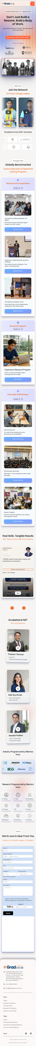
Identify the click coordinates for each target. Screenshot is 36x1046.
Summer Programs (9, 1003)
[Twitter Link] (26, 1033)
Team (5, 1000)
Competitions (7, 1006)
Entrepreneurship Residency (12, 1025)
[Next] (24, 608)
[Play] (7, 112)
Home (5, 1019)
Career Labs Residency (11, 1027)
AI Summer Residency (10, 1022)
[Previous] (12, 608)
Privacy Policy (23, 1039)
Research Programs (9, 1008)
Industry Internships (10, 1011)
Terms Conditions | (14, 1039)
